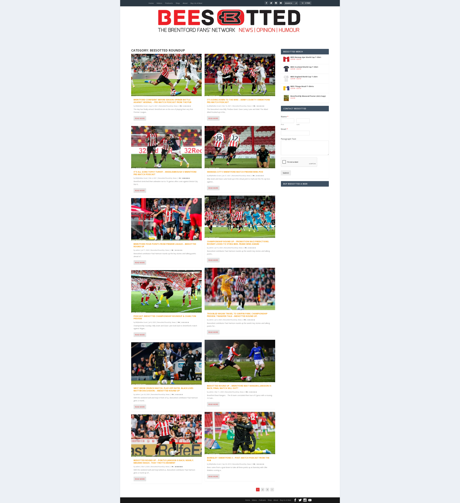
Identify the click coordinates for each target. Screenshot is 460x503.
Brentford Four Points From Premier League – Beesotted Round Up (165, 245)
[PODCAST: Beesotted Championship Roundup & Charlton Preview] (166, 291)
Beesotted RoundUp (166, 106)
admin (138, 250)
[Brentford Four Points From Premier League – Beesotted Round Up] (166, 219)
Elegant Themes (164, 500)
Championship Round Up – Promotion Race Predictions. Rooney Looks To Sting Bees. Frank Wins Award (238, 242)
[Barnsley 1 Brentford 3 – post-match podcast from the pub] (240, 433)
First (282, 124)
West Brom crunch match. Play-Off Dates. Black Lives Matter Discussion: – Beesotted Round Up (163, 389)
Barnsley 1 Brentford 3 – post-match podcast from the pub (238, 459)
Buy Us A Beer (196, 3)
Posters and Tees (230, 37)
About (185, 3)
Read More (140, 118)
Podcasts (169, 3)
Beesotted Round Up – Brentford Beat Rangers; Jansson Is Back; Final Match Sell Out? (239, 387)
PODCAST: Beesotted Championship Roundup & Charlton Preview (165, 317)
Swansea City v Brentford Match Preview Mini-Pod (235, 172)
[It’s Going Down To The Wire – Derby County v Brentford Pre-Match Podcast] (240, 75)
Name (284, 116)
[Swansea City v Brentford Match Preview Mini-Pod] (240, 147)
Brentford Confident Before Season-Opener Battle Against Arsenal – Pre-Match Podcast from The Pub (162, 101)
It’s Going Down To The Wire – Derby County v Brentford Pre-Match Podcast (238, 101)
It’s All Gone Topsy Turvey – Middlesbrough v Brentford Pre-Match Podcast (165, 173)
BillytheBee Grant (141, 106)
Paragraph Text (288, 139)
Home (151, 3)
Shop (178, 3)
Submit (286, 173)
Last (297, 124)
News (176, 106)
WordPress (184, 500)
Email (284, 129)
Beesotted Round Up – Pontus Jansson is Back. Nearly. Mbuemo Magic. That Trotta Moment (164, 461)
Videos (159, 3)
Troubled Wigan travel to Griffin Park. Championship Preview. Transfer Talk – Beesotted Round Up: (237, 314)
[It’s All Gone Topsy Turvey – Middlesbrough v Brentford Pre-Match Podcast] (166, 147)
